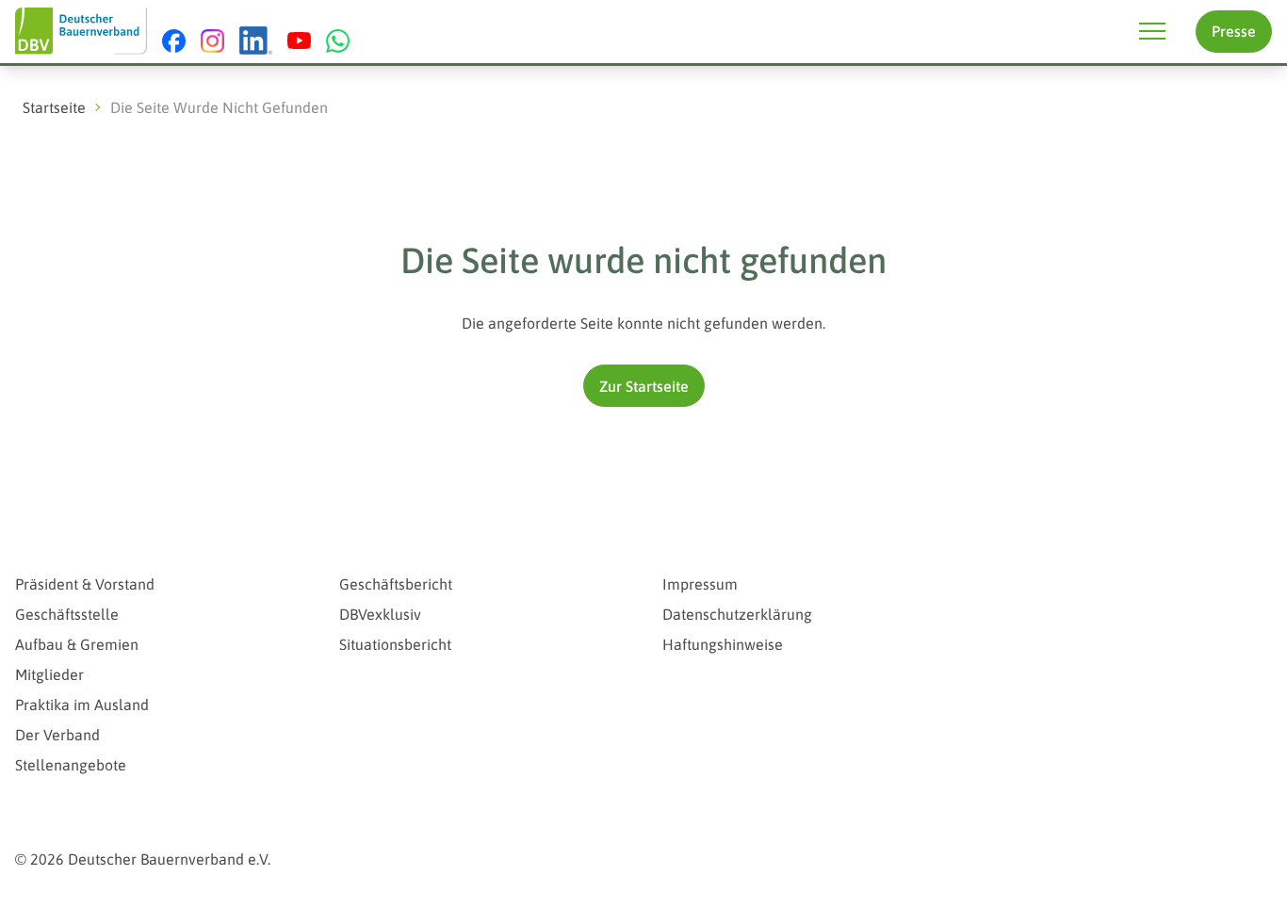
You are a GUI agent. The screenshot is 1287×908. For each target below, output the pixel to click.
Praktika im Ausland (82, 704)
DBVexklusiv (380, 614)
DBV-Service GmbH (1066, 548)
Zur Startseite (644, 386)
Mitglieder (49, 674)
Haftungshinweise (722, 644)
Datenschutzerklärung (737, 614)
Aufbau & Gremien (76, 644)
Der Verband (57, 734)
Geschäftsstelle (67, 614)
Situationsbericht (395, 644)
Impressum (700, 584)
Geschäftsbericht (395, 584)
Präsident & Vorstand (85, 584)
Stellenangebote (70, 764)
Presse (1234, 31)
